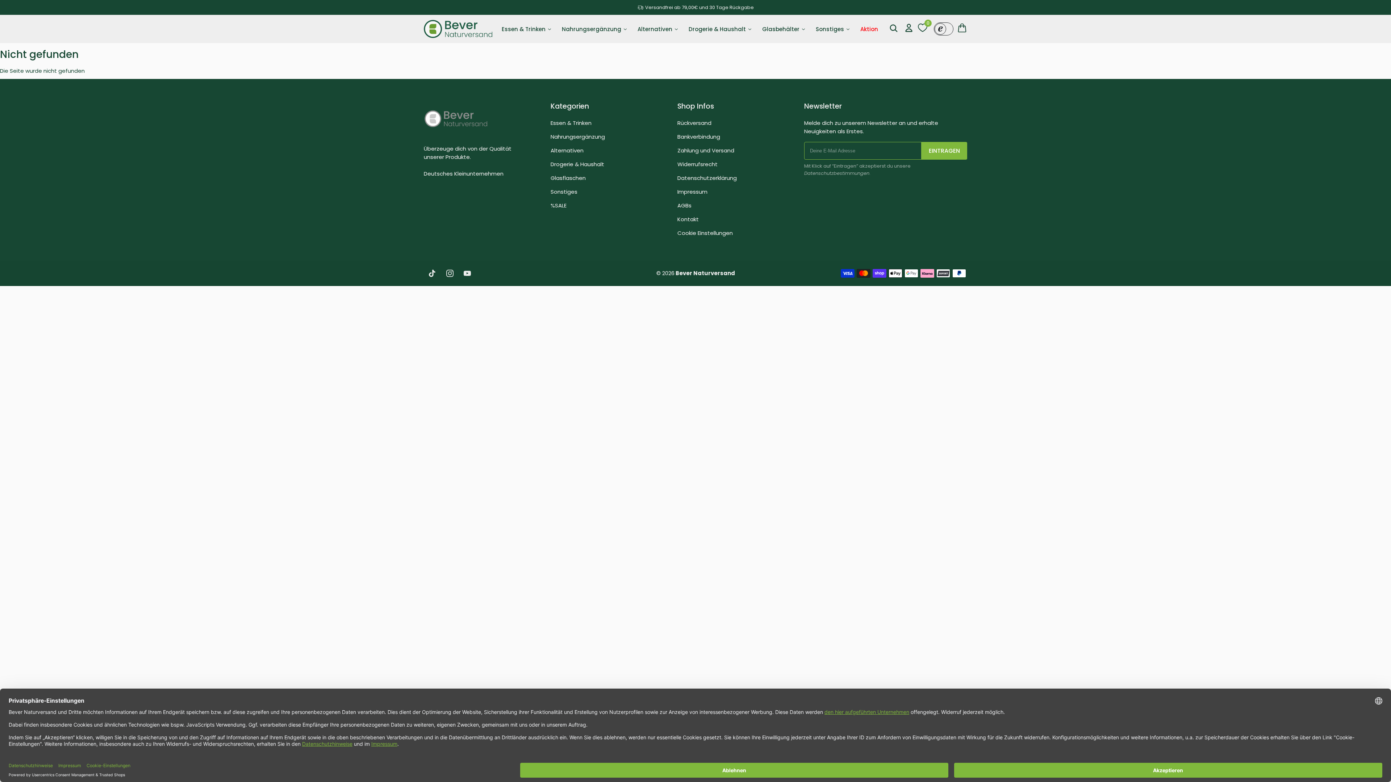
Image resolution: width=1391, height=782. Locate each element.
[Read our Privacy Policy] (788, 460)
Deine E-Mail (615, 407)
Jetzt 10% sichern (695, 486)
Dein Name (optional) (625, 362)
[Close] (795, 248)
